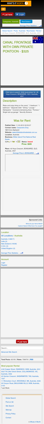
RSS (31, 359)
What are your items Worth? (34, 224)
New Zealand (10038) (9, 244)
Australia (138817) (7, 239)
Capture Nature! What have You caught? (30, 226)
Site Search (10, 406)
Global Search (11, 398)
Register (4, 265)
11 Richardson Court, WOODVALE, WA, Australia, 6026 (21, 381)
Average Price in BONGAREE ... (24, 153)
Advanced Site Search (9, 352)
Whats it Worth (35, 422)
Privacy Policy (10, 413)
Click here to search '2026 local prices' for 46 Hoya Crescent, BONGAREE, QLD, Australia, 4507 (22, 94)
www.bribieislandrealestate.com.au (24, 132)
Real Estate (26, 21)
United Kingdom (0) (8, 248)
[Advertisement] (20, 69)
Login (21, 14)
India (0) (4, 241)
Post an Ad (9, 402)
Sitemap (9, 410)
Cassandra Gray (23, 127)
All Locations (7, 235)
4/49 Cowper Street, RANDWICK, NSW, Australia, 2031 (21, 369)
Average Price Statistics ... (29, 25)
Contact (8, 417)
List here (8, 14)
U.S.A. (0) (4, 246)
